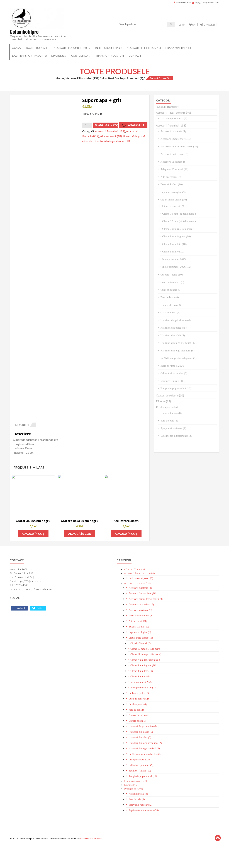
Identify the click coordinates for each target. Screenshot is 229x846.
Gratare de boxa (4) (171, 305)
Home (60, 78)
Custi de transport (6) (172, 282)
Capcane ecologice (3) (173, 192)
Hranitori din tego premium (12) (178, 342)
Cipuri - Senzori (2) (173, 206)
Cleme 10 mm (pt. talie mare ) (179, 213)
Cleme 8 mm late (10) (174, 244)
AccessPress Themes (91, 838)
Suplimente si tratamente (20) (176, 435)
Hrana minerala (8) (178, 47)
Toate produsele (37, 47)
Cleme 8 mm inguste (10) (176, 236)
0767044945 (183, 2)
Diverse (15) (59, 55)
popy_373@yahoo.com (207, 2)
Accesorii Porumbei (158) (70, 47)
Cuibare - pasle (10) (171, 274)
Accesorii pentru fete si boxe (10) (179, 146)
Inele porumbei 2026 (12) (176, 266)
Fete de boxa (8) (169, 297)
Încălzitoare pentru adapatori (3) (178, 358)
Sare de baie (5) (169, 420)
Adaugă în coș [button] (33, 533)
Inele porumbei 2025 (174, 259)
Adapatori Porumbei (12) (174, 169)
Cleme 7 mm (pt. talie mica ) (178, 228)
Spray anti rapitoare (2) (173, 428)
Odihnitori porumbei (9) (173, 373)
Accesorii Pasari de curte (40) (173, 112)
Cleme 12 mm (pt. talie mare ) (179, 221)
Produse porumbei (167, 407)
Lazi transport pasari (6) (29, 55)
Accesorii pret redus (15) (144, 47)
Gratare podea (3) (170, 312)
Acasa (16, 47)
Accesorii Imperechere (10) (175, 138)
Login (182, 24)
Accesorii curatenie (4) (173, 131)
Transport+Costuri (109, 55)
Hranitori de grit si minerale (175, 320)
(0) (194, 24)
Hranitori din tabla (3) (172, 335)
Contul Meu (79, 55)
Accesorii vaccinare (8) (173, 161)
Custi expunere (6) (170, 289)
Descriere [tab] (22, 424)
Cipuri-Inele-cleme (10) (173, 199)
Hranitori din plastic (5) (173, 327)
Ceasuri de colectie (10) (170, 395)
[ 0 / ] (209, 24)
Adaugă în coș (108, 125)
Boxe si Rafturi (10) (171, 184)
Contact (135, 55)
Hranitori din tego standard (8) (122, 78)
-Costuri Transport (167, 106)
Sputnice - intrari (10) (172, 380)
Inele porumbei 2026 (108, 47)
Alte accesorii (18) (111, 136)
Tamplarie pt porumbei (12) (175, 388)
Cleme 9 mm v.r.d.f (173, 251)
